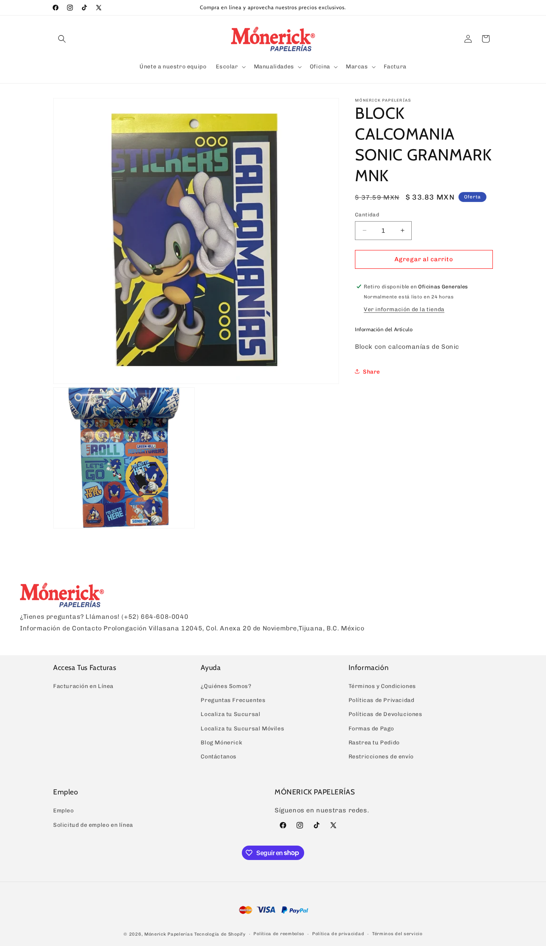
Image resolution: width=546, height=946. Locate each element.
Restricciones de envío (381, 756)
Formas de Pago (371, 728)
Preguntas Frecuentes (233, 700)
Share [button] (371, 371)
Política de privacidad (338, 933)
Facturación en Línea (83, 686)
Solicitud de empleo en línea (93, 825)
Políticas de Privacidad (381, 700)
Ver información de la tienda (404, 309)
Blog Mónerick (221, 742)
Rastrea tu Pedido (374, 742)
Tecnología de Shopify (220, 933)
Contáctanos (219, 756)
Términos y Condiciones (382, 686)
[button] (62, 39)
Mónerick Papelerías (168, 933)
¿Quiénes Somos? (226, 686)
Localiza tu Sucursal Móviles (242, 728)
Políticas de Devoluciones (385, 714)
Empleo (63, 811)
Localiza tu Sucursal (230, 714)
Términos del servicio (397, 933)
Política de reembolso (278, 933)
